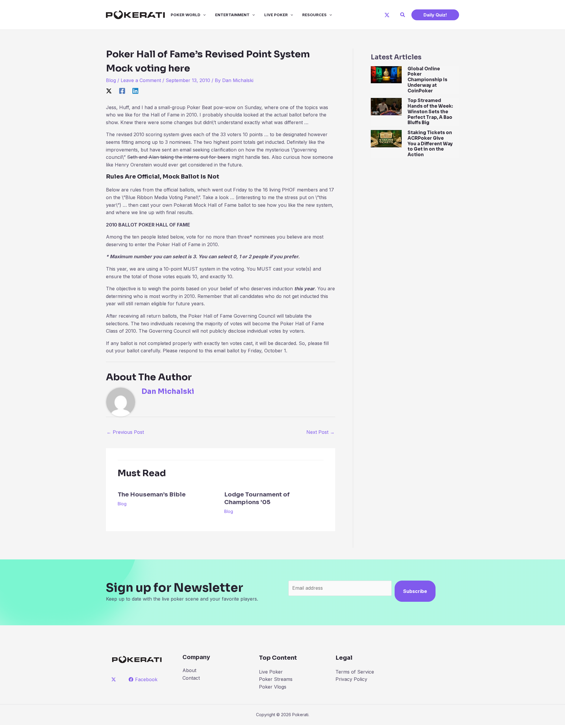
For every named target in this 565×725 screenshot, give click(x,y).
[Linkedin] (135, 90)
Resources (314, 14)
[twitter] (114, 679)
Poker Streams (276, 679)
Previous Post (125, 432)
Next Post (320, 432)
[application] (203, 14)
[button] (403, 15)
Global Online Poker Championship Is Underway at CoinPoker (427, 80)
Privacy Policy (351, 679)
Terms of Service (354, 672)
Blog (111, 80)
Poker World (185, 14)
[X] (387, 15)
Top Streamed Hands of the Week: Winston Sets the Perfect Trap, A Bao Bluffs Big (430, 111)
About (189, 670)
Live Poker (276, 14)
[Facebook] (122, 90)
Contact (191, 678)
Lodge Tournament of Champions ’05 (257, 498)
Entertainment (232, 14)
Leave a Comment (141, 80)
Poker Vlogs (272, 687)
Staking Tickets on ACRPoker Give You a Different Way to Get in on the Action (430, 143)
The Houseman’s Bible (152, 494)
